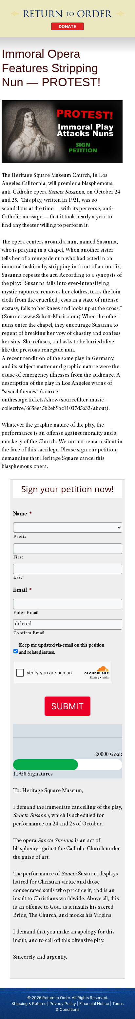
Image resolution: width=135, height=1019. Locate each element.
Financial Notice (94, 1003)
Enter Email (26, 613)
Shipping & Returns (28, 1003)
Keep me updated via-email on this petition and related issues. (61, 649)
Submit (67, 706)
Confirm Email (29, 633)
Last (18, 577)
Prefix (20, 537)
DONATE (67, 26)
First (18, 557)
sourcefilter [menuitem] (74, 400)
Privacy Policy (62, 1003)
